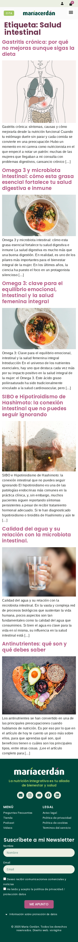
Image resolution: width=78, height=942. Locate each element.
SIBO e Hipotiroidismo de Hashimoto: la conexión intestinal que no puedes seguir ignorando (34, 405)
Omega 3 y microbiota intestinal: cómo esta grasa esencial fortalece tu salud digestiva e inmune (38, 179)
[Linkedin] (57, 795)
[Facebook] (48, 795)
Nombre (8, 846)
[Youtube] (39, 795)
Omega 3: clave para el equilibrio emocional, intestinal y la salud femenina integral (32, 292)
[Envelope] (20, 795)
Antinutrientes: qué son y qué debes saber (34, 646)
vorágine (56, 930)
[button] (70, 12)
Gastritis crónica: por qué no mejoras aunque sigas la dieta (38, 48)
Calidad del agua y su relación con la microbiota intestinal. (36, 534)
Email (6, 862)
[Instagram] (29, 795)
